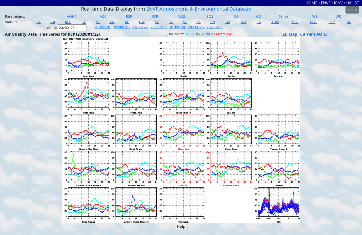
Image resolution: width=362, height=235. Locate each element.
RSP (129, 16)
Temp (283, 16)
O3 (236, 16)
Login (352, 9)
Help (181, 226)
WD (339, 16)
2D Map (289, 34)
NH (243, 21)
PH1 (313, 21)
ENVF (326, 3)
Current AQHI (313, 34)
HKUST (352, 3)
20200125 (196, 27)
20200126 (215, 27)
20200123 (158, 27)
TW (112, 21)
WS (314, 16)
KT (199, 21)
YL (98, 21)
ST (185, 21)
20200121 (121, 27)
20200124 (177, 27)
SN (259, 21)
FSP (155, 16)
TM (227, 21)
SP (157, 21)
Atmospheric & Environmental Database (205, 8)
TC (84, 21)
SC (349, 21)
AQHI (71, 16)
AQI (103, 16)
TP (171, 21)
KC (127, 21)
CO (258, 16)
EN (212, 21)
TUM (275, 21)
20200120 (102, 27)
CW (142, 21)
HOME (311, 3)
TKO (295, 21)
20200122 (140, 27)
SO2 (210, 16)
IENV (339, 3)
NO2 (181, 16)
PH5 (332, 21)
